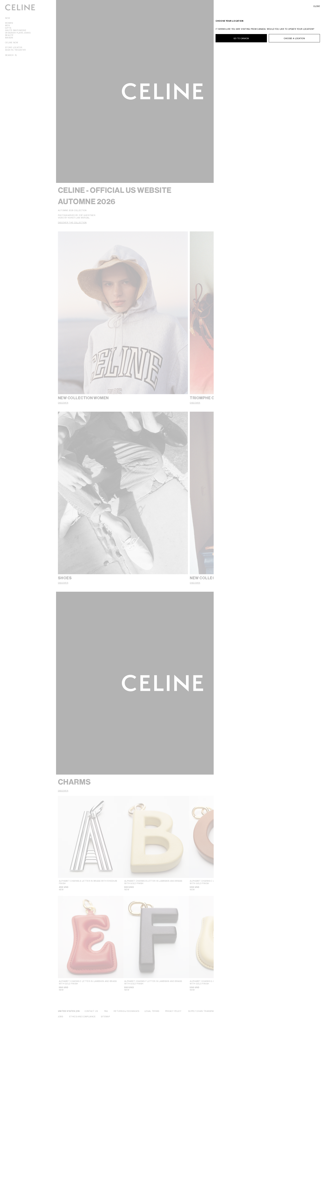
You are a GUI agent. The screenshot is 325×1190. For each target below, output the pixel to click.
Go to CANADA (241, 38)
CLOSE (316, 6)
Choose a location (294, 38)
